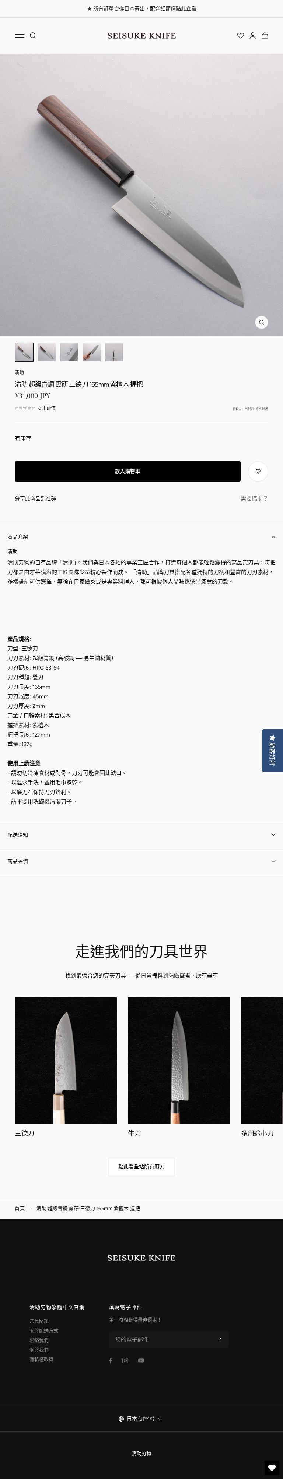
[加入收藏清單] (258, 471)
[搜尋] (33, 35)
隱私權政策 (41, 1359)
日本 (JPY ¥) (140, 1419)
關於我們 (39, 1349)
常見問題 (39, 1321)
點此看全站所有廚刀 (141, 1167)
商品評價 (17, 861)
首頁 (20, 1208)
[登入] (252, 35)
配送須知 (17, 835)
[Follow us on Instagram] (125, 1360)
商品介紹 (17, 537)
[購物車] (265, 35)
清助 (19, 372)
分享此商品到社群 (35, 499)
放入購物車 (127, 471)
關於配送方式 (43, 1330)
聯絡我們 (39, 1340)
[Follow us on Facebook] (111, 1360)
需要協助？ (254, 498)
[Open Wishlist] (240, 35)
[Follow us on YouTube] (141, 1360)
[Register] (220, 1339)
